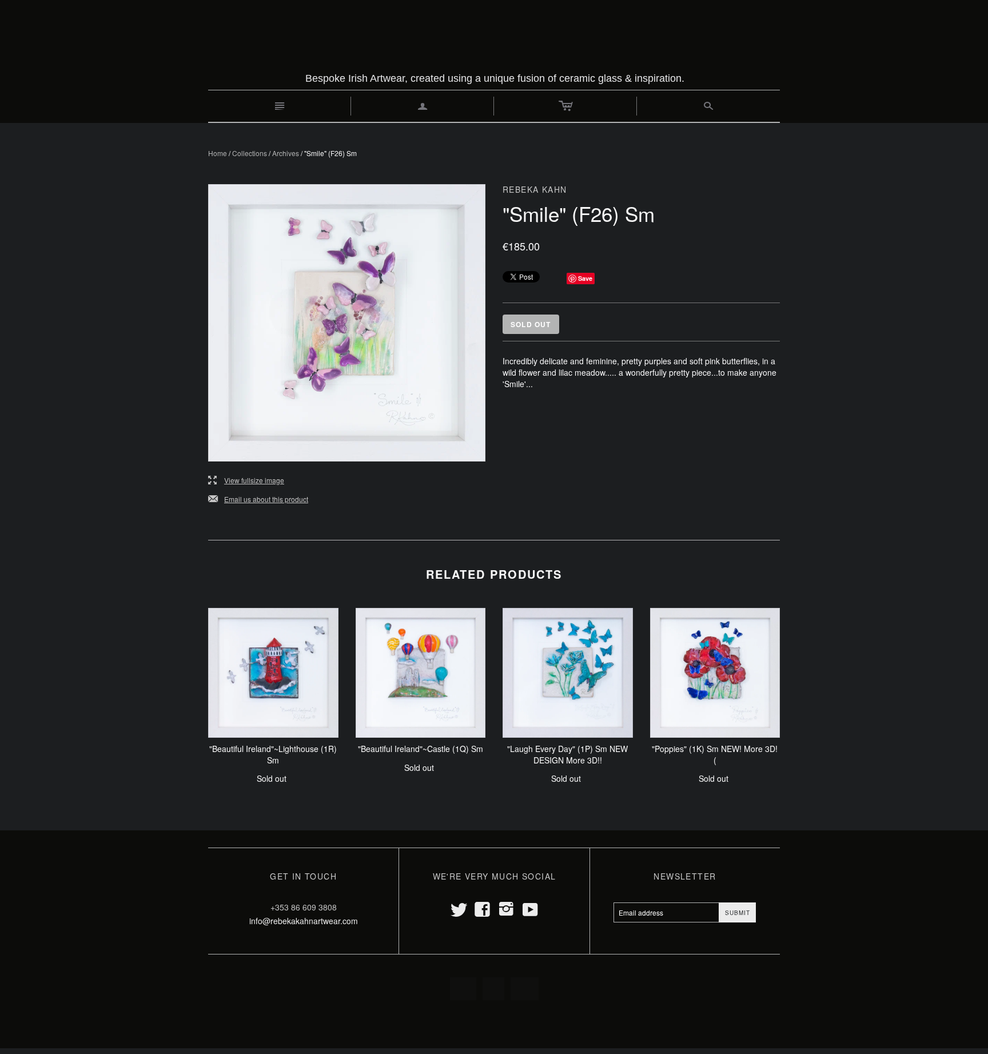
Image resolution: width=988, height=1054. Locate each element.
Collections (249, 153)
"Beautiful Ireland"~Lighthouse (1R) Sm (273, 754)
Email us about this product (258, 499)
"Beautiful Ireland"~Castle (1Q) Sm (420, 748)
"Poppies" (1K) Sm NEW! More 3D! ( (715, 754)
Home (217, 153)
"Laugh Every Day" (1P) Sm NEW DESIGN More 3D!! (567, 754)
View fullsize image (246, 481)
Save (585, 278)
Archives (285, 153)
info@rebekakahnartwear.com (303, 920)
